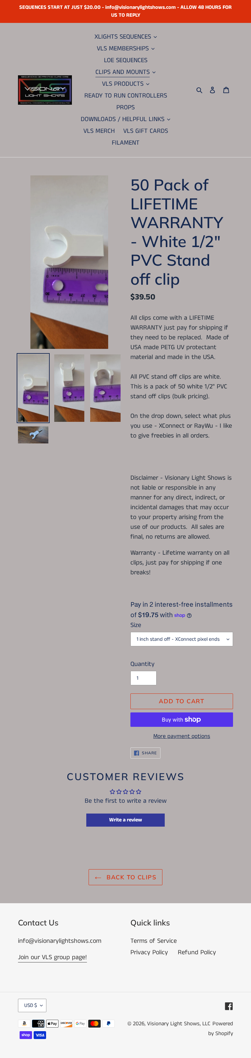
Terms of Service (153, 941)
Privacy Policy (149, 952)
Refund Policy (197, 952)
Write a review (125, 820)
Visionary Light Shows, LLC (178, 1024)
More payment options (181, 736)
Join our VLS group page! (52, 957)
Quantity (142, 664)
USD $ (30, 1005)
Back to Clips (130, 877)
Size (135, 625)
